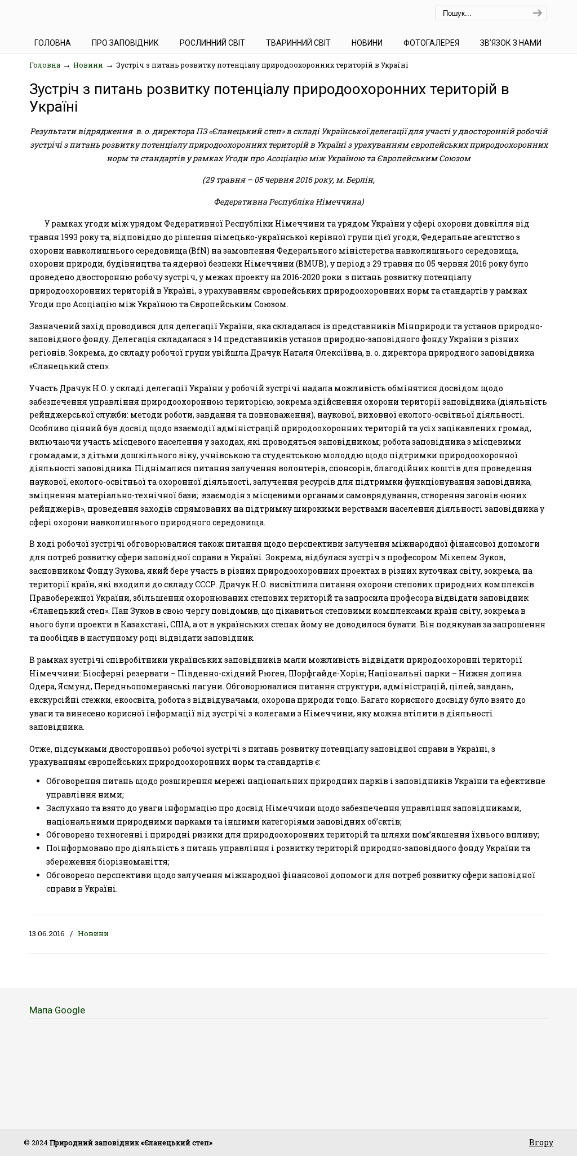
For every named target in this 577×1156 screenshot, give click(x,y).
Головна (44, 64)
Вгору (541, 1142)
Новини (88, 64)
